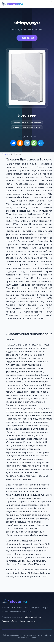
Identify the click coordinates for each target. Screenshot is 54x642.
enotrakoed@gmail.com (31, 617)
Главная (5, 621)
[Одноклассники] (20, 143)
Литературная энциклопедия (27, 127)
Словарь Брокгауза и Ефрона (27, 122)
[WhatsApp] (34, 143)
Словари (31, 621)
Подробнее (27, 37)
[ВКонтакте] (13, 143)
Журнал (14, 621)
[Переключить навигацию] (48, 3)
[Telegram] (27, 143)
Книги (22, 621)
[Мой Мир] (40, 143)
